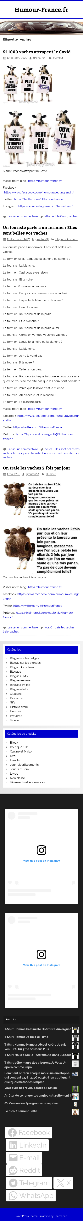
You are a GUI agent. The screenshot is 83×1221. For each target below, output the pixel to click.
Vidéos (14, 720)
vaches (73, 216)
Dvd (12, 756)
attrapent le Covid (56, 216)
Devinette (16, 698)
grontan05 (39, 57)
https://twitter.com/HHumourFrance (38, 199)
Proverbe (16, 716)
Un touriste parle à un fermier (60, 453)
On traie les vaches (62, 627)
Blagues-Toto (19, 689)
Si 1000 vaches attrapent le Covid (37, 51)
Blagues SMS (19, 676)
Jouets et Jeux (20, 769)
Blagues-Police (20, 685)
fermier (17, 453)
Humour (58, 57)
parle (26, 453)
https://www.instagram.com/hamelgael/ (45, 206)
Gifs (12, 702)
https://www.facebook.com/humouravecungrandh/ (39, 192)
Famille (15, 760)
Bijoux (14, 742)
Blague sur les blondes (25, 662)
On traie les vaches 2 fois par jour (36, 468)
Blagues (15, 671)
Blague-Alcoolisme (23, 667)
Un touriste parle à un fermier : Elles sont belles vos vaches (40, 230)
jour (47, 627)
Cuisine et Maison (21, 751)
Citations (15, 693)
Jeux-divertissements (24, 764)
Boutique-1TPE (20, 747)
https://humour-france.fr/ (45, 181)
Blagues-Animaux (66, 239)
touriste (36, 453)
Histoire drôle (19, 707)
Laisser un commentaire (23, 216)
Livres (14, 773)
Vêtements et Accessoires (27, 782)
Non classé (17, 778)
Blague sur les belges (24, 658)
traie (5, 631)
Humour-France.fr (41, 9)
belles (48, 449)
